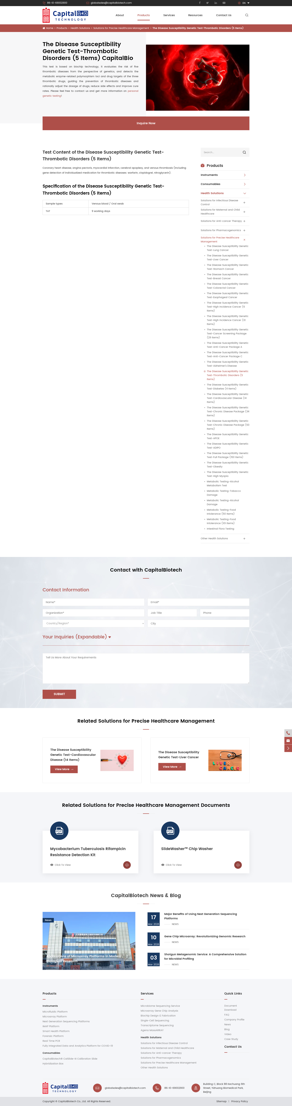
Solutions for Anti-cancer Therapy (221, 221)
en (244, 3)
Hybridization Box (53, 1064)
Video (227, 1034)
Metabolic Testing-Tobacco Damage (224, 493)
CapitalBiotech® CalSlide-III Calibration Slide (70, 1059)
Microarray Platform (55, 1017)
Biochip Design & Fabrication (158, 1016)
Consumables (210, 184)
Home (49, 28)
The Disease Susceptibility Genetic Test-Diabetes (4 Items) (228, 387)
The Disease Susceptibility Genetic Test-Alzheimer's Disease (228, 364)
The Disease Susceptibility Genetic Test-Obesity (228, 465)
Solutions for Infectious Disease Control (219, 202)
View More (64, 769)
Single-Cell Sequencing (155, 1021)
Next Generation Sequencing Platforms (66, 1021)
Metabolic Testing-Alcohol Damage (223, 502)
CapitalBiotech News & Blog (146, 896)
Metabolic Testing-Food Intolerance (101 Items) (221, 521)
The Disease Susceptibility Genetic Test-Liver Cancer (228, 258)
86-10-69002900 (55, 3)
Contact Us (223, 15)
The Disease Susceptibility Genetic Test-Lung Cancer (228, 248)
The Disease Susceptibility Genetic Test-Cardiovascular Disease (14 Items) (228, 398)
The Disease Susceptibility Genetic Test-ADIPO (228, 446)
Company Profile (234, 1020)
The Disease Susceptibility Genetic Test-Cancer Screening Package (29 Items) (228, 334)
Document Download (230, 1008)
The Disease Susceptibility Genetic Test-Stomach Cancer (228, 267)
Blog (227, 1029)
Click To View (60, 865)
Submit (59, 694)
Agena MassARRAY (152, 1030)
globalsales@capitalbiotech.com (109, 3)
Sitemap (221, 1101)
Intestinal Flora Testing (220, 529)
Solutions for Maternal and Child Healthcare (220, 212)
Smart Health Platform (56, 1031)
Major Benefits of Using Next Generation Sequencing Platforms (200, 916)
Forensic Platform (53, 1036)
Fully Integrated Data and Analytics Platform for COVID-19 (78, 1046)
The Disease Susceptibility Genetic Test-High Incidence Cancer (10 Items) (228, 320)
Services (169, 15)
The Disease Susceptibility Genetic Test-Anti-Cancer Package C (228, 354)
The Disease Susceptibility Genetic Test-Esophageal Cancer (228, 295)
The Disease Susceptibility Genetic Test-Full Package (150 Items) (228, 455)
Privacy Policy (239, 1101)
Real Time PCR (51, 1041)
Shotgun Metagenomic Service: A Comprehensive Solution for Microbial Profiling (205, 956)
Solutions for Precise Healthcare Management (121, 28)
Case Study (231, 1039)
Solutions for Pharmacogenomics (221, 230)
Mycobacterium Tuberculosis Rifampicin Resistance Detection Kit (88, 852)
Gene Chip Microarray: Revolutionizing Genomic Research (204, 936)
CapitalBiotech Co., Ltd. (72, 1101)
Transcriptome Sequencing (157, 1025)
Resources (195, 15)
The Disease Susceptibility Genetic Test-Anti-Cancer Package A (228, 345)
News (227, 1025)
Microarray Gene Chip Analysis (159, 1011)
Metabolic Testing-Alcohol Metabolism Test (223, 484)
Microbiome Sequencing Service (160, 1006)
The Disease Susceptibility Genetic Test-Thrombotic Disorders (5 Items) (198, 28)
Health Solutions (80, 28)
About (120, 15)
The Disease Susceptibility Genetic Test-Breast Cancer (228, 276)
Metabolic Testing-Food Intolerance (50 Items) (221, 512)
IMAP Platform (51, 1026)
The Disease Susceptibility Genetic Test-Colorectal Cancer (228, 286)
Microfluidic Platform (55, 1012)
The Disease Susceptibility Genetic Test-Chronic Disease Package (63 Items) (228, 425)
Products (143, 15)
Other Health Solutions (214, 539)
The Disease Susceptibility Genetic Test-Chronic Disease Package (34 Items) (228, 411)
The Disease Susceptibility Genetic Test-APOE (228, 436)
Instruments (209, 175)
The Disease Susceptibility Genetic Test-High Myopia (228, 474)
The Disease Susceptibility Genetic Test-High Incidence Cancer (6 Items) (228, 307)
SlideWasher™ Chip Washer (187, 849)
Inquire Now (146, 123)
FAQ (226, 1015)
